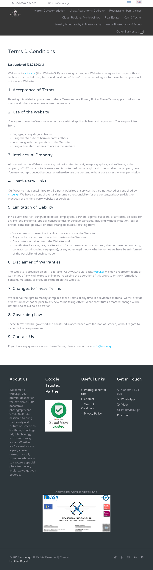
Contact (89, 399)
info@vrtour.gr (102, 346)
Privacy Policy (93, 413)
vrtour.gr (29, 73)
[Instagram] (128, 557)
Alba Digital (20, 561)
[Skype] (142, 557)
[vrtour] (16, 13)
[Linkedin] (135, 557)
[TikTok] (115, 557)
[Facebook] (122, 557)
